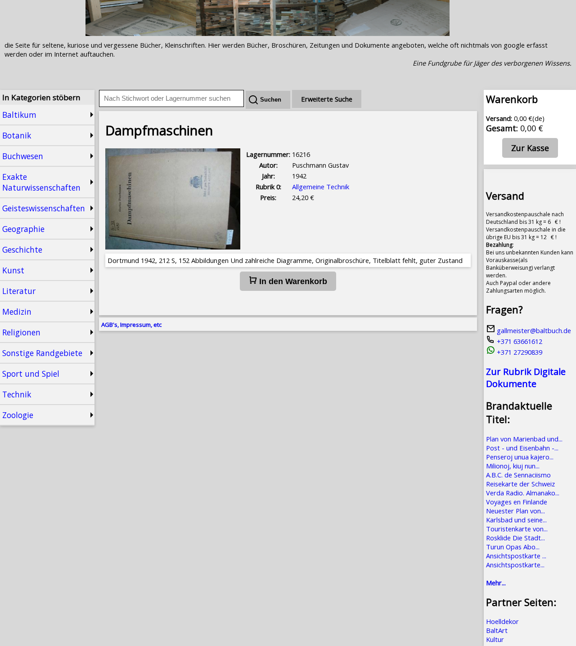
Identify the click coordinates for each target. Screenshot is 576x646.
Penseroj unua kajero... (520, 456)
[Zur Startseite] (268, 33)
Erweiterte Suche (326, 98)
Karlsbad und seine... (516, 519)
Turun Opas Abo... (513, 546)
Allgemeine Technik (320, 186)
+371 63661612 (518, 341)
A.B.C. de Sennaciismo (518, 474)
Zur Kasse (530, 148)
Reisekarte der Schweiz (520, 483)
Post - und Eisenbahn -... (522, 447)
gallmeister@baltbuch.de (533, 330)
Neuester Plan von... (515, 510)
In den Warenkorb (292, 281)
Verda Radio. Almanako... (522, 492)
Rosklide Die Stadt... (515, 537)
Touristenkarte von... (517, 528)
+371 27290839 (518, 352)
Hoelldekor (502, 621)
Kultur (495, 639)
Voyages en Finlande (516, 501)
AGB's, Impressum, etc (131, 325)
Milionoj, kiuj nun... (513, 465)
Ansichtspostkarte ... (516, 555)
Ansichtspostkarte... (515, 564)
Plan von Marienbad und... (524, 438)
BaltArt (497, 630)
